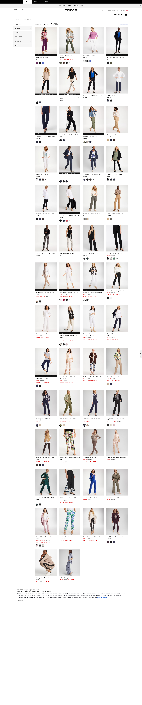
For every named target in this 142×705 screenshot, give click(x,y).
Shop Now (76, 5)
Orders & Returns (112, 10)
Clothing (23, 20)
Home (17, 20)
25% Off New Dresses (64, 5)
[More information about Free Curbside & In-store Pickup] (51, 24)
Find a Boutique (121, 10)
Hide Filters (19, 24)
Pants (30, 20)
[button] (126, 14)
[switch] (55, 24)
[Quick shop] (46, 63)
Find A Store (124, 24)
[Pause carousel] (140, 6)
